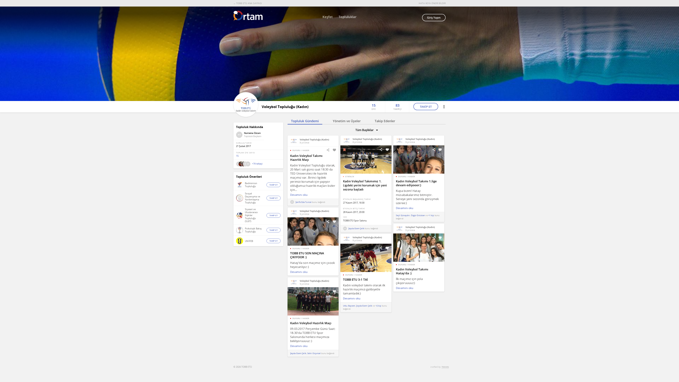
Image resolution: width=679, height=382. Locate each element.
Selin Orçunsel (314, 353)
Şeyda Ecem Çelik (356, 228)
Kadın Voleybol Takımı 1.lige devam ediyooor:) (416, 183)
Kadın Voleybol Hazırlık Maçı (310, 323)
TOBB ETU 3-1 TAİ (355, 279)
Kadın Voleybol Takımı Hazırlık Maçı (306, 158)
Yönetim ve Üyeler (347, 121)
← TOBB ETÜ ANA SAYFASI (247, 3)
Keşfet (328, 17)
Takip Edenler (385, 121)
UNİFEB (249, 241)
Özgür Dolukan (418, 215)
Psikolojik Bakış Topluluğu (253, 230)
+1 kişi (431, 215)
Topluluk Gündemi (305, 121)
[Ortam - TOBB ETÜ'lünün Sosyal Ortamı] (248, 15)
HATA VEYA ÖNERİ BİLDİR (432, 3)
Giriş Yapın (434, 17)
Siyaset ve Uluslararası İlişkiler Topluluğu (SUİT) (251, 215)
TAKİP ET (426, 106)
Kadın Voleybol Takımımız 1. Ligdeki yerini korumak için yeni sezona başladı (365, 185)
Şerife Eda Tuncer (303, 202)
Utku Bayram (349, 305)
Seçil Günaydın (403, 215)
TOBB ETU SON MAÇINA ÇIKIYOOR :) (307, 255)
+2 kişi (378, 305)
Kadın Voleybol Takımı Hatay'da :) (412, 271)
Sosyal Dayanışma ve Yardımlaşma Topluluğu (252, 198)
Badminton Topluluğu (251, 185)
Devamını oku (299, 194)
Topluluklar (347, 17)
